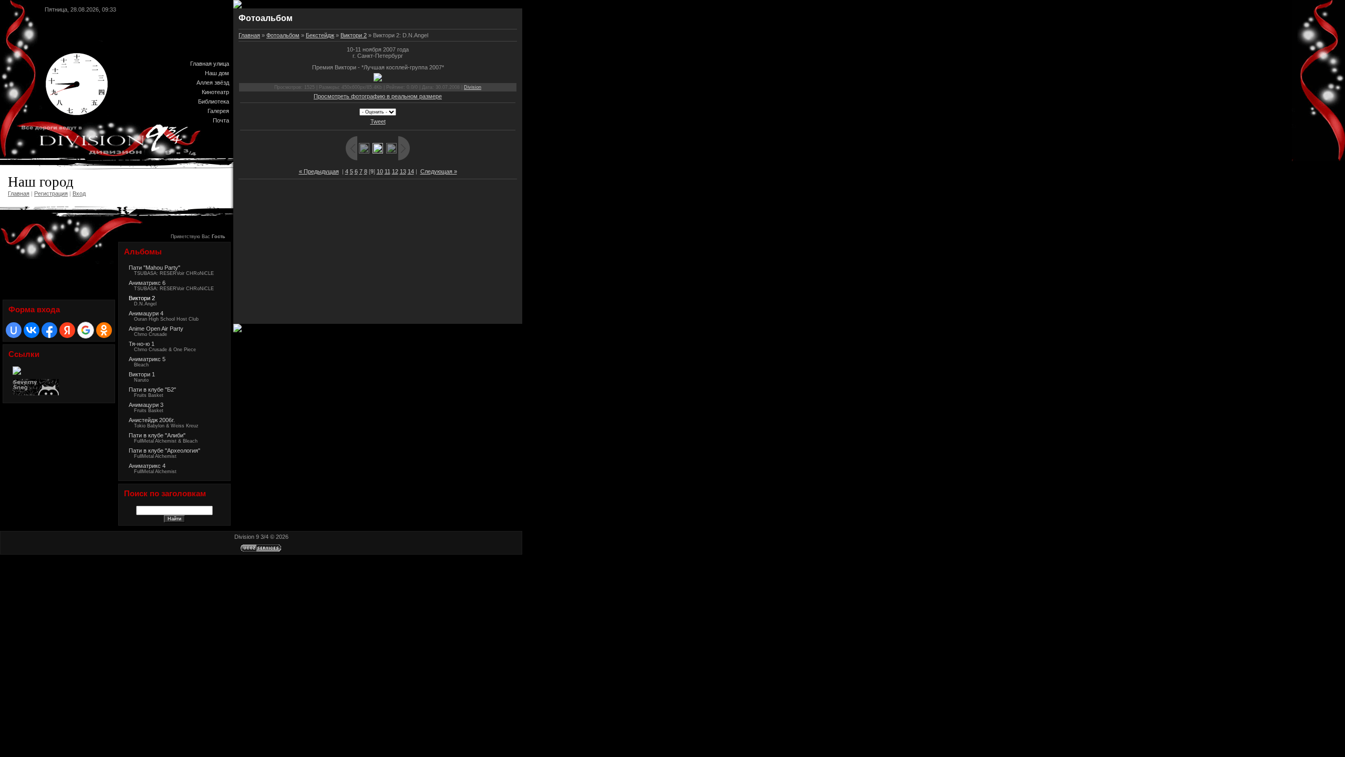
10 (380, 171)
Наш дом (217, 73)
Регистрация (51, 193)
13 (403, 171)
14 (411, 171)
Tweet (378, 121)
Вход (79, 193)
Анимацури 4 (146, 313)
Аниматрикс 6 (147, 283)
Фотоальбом (282, 35)
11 (387, 171)
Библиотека (213, 101)
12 (395, 171)
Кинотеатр (215, 92)
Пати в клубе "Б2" (152, 389)
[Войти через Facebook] (49, 330)
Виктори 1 (142, 374)
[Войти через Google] (85, 330)
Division (472, 87)
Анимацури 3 (146, 405)
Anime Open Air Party (156, 328)
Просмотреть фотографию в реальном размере (378, 96)
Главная (18, 193)
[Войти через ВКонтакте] (31, 330)
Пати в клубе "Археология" (164, 450)
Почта (221, 120)
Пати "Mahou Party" (154, 267)
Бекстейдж (320, 35)
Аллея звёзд (212, 82)
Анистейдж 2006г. (152, 420)
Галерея (218, 111)
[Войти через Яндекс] (67, 330)
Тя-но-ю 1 (141, 344)
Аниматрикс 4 (147, 466)
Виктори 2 (142, 298)
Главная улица (209, 63)
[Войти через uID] (14, 330)
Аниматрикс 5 (147, 359)
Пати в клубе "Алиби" (157, 435)
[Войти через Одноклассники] (104, 330)
